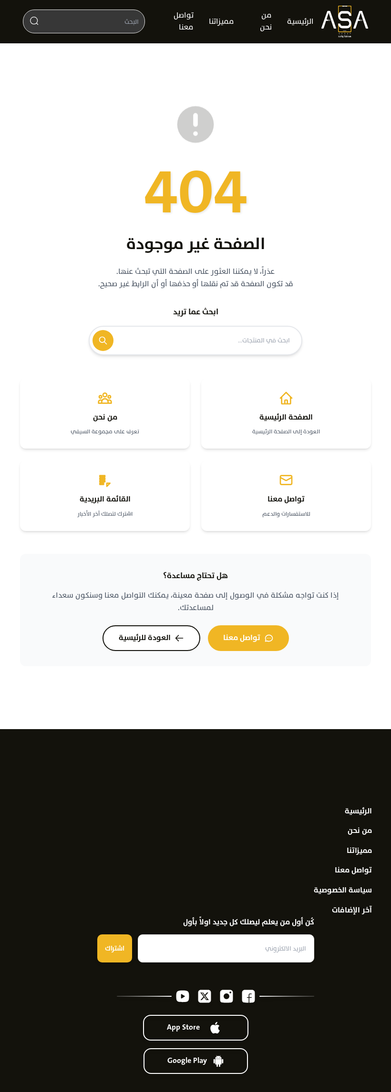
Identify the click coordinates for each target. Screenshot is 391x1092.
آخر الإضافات (352, 910)
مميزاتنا (221, 22)
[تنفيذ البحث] (34, 20)
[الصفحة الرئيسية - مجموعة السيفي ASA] (344, 22)
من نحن (266, 22)
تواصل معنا (184, 22)
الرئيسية (300, 22)
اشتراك (114, 948)
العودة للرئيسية (145, 637)
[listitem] (248, 996)
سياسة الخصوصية (343, 890)
